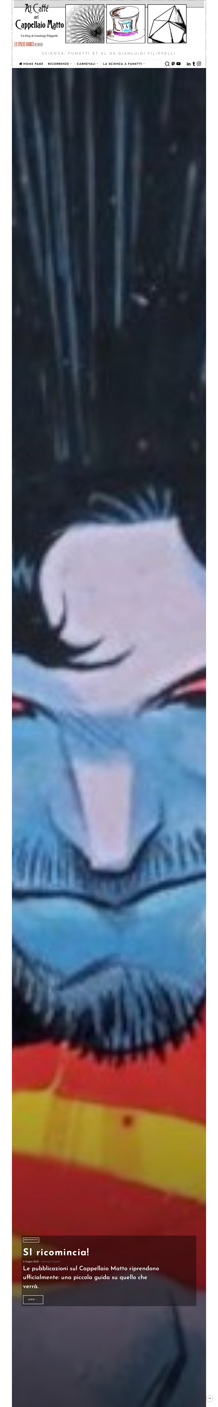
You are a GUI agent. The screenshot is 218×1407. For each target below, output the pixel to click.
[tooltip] (173, 64)
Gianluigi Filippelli (50, 1261)
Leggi (31, 1300)
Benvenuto (31, 1240)
